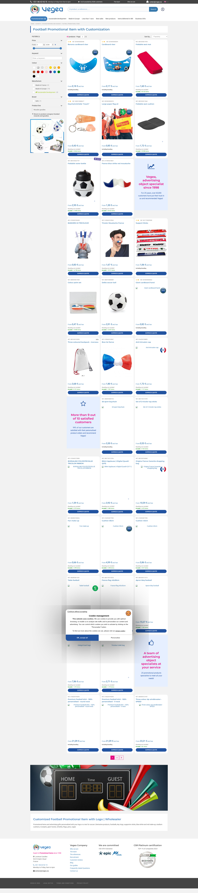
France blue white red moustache (116, 163)
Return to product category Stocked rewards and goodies (46, 115)
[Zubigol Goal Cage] (83, 659)
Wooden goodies (39, 110)
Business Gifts (140, 19)
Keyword (35, 53)
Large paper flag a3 (110, 104)
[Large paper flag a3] (117, 124)
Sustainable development (57, 19)
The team (117, 2)
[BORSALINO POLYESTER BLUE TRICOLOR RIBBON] (83, 481)
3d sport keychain (109, 402)
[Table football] (83, 600)
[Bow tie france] (117, 362)
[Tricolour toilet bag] (117, 659)
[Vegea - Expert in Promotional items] (46, 13)
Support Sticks (142, 223)
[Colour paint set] (83, 302)
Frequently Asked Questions (80, 868)
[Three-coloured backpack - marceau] (83, 362)
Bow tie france (108, 342)
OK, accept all (82, 638)
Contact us (74, 871)
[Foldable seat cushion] (151, 124)
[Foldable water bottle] (83, 183)
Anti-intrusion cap (143, 342)
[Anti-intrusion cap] (151, 362)
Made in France (42, 85)
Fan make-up (73, 521)
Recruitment (74, 857)
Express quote (83, 95)
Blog (71, 863)
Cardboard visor (108, 44)
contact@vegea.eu (155, 2)
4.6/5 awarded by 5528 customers (91, 2)
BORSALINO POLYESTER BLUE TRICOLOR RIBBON (80, 462)
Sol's (38, 101)
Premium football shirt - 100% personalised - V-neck (114, 700)
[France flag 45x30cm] (117, 600)
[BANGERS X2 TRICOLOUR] (83, 243)
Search (153, 9)
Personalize (115, 638)
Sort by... (147, 36)
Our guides (74, 865)
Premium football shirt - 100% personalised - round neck (80, 700)
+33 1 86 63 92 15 (40, 865)
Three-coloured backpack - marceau (83, 342)
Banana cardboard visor (78, 44)
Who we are (131, 2)
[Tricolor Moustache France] (117, 243)
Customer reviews (76, 860)
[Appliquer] (55, 45)
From (34, 45)
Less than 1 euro (88, 19)
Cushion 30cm (108, 521)
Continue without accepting (77, 611)
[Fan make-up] (83, 540)
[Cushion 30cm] (117, 540)
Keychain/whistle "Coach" (78, 104)
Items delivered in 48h (125, 19)
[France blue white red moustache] (117, 183)
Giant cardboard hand (145, 283)
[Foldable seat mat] (151, 64)
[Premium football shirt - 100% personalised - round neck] (83, 719)
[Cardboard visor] (117, 64)
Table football (73, 580)
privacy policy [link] (120, 631)
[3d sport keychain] (117, 421)
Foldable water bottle (77, 163)
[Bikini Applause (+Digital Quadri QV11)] (117, 481)
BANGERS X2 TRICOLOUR (78, 223)
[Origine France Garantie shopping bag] (151, 481)
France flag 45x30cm (110, 580)
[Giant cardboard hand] (151, 302)
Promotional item (37, 19)
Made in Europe (74, 19)
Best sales (99, 19)
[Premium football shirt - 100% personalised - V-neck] (117, 719)
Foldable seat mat (143, 44)
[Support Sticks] (151, 243)
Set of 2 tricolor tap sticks (146, 402)
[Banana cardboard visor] (83, 64)
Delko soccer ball (109, 283)
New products (111, 19)
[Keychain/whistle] (83, 124)
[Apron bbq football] (151, 600)
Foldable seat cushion (145, 104)
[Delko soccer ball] (117, 302)
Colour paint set (74, 283)
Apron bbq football (144, 580)
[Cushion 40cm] (151, 540)
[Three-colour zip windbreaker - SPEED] (151, 719)
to (44, 45)
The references (75, 854)
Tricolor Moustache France (113, 223)
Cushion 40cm (142, 521)
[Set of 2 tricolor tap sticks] (151, 421)
